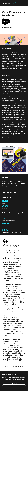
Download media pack (14, 387)
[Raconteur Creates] (9, 3)
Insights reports (7, 29)
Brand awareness (7, 27)
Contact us (14, 383)
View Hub (5, 139)
